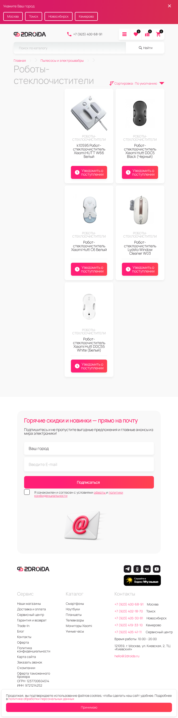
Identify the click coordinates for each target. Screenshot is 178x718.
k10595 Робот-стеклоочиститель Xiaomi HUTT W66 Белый (89, 151)
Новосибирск (58, 16)
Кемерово (86, 16)
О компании (26, 668)
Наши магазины (29, 603)
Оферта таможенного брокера (33, 675)
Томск (33, 16)
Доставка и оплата (31, 609)
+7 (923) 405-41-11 (128, 632)
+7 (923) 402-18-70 (128, 611)
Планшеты (74, 614)
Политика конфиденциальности (33, 649)
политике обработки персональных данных (41, 699)
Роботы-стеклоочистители (89, 138)
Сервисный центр (30, 614)
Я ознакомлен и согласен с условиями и (78, 494)
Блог (20, 631)
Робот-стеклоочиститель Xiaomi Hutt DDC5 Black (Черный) (140, 151)
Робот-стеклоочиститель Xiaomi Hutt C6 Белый (89, 246)
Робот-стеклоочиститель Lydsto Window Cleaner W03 (140, 248)
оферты (100, 492)
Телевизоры (75, 620)
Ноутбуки (73, 609)
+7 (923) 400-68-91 (87, 34)
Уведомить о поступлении (92, 172)
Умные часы (75, 631)
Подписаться (88, 482)
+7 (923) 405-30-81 (128, 618)
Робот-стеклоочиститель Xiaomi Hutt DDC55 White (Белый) (89, 344)
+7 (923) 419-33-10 (128, 625)
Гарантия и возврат (32, 620)
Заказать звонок (29, 662)
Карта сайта (26, 656)
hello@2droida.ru (126, 656)
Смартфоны (75, 603)
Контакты (24, 637)
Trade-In (23, 625)
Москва (13, 16)
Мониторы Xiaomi (79, 625)
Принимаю (89, 707)
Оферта (23, 642)
